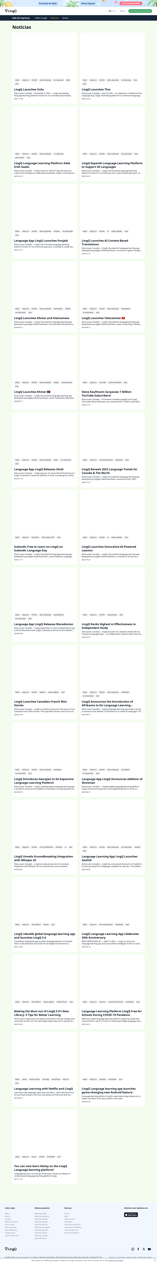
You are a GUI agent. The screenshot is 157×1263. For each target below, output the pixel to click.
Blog (66, 1216)
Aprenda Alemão (41, 1222)
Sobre (7, 1213)
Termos (112, 1257)
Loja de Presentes (12, 1235)
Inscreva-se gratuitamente (140, 11)
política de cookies (116, 1260)
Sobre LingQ (41, 18)
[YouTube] (149, 1249)
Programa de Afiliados (72, 1227)
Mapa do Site (132, 1257)
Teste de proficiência (72, 1224)
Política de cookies (145, 1257)
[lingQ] (10, 11)
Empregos (68, 1222)
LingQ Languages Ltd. (23, 1257)
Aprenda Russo (40, 1238)
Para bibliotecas (11, 1230)
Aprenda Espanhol (42, 1216)
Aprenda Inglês (41, 1213)
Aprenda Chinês (41, 1233)
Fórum (66, 1213)
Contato (8, 1219)
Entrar (122, 11)
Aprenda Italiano (41, 1224)
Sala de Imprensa (71, 1230)
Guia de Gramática (71, 1233)
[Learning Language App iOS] (131, 1214)
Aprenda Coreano (41, 1235)
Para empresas (10, 1227)
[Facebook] (138, 1249)
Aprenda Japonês (41, 1230)
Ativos (65, 18)
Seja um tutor (69, 1219)
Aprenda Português (42, 1227)
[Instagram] (133, 1249)
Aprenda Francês (41, 1219)
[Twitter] (144, 1249)
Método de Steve (11, 1222)
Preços (7, 1216)
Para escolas (9, 1224)
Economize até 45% (131, 3)
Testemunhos (10, 1233)
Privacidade (120, 1257)
